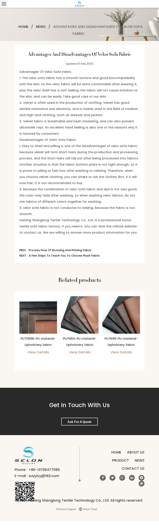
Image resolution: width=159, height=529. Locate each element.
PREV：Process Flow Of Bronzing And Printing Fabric (55, 250)
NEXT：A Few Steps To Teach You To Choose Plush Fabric (59, 256)
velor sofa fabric (42, 78)
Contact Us (133, 468)
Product (120, 460)
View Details (38, 352)
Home (23, 26)
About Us (135, 452)
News (41, 26)
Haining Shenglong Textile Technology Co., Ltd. (56, 220)
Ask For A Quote (79, 422)
